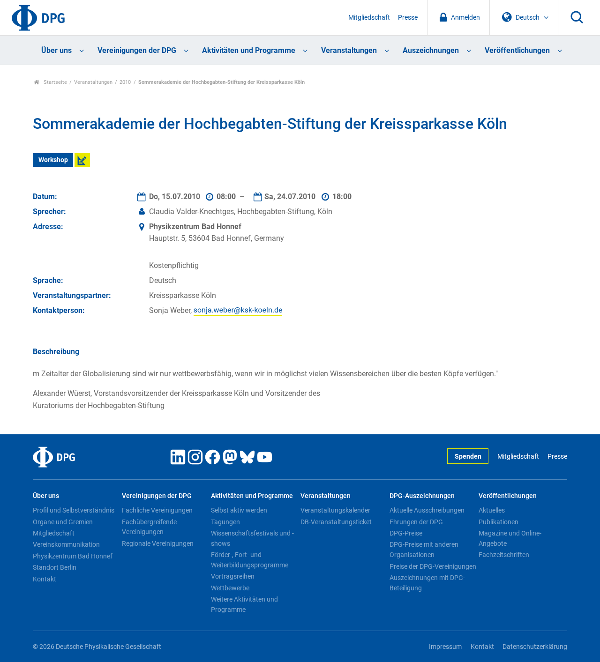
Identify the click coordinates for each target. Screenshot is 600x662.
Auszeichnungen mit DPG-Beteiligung (427, 583)
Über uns (56, 50)
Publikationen (498, 522)
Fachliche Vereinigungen (157, 510)
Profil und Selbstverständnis (73, 510)
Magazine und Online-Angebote (510, 538)
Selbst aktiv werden (239, 510)
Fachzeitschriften (504, 554)
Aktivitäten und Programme (248, 50)
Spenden (468, 457)
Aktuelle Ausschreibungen (427, 510)
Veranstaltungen (349, 50)
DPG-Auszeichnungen (422, 496)
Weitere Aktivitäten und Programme (244, 604)
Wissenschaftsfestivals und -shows (252, 538)
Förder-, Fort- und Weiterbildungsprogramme (249, 560)
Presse (408, 18)
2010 (125, 82)
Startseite (54, 82)
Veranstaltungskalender (335, 510)
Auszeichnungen (431, 50)
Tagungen (225, 522)
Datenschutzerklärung (534, 647)
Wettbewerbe (230, 588)
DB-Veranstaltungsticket (336, 522)
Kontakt (44, 579)
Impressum (445, 647)
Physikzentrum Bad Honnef (72, 556)
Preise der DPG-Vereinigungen (433, 566)
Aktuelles (492, 510)
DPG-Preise (406, 533)
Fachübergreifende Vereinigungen (149, 527)
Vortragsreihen (233, 576)
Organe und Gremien (63, 522)
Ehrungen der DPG (416, 522)
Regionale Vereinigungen (158, 543)
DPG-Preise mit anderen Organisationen (424, 549)
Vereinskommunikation (66, 544)
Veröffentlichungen (517, 50)
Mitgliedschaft (369, 18)
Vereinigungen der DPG (137, 50)
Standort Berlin (54, 567)
